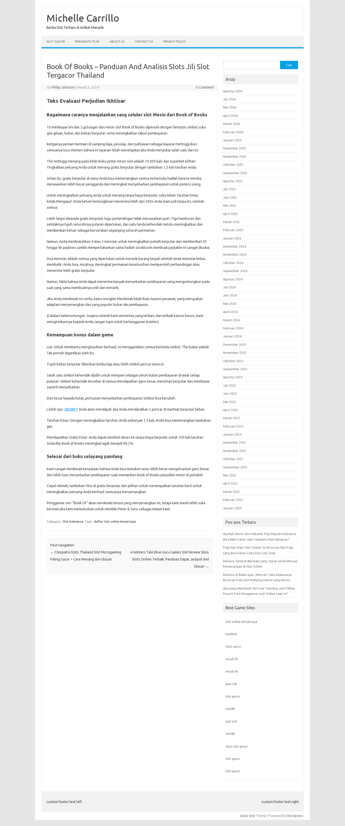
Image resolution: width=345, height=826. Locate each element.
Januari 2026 (232, 140)
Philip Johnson (63, 87)
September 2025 (235, 173)
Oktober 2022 (233, 459)
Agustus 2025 (232, 181)
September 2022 (235, 467)
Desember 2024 (234, 246)
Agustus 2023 (232, 377)
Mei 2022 (229, 475)
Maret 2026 (231, 123)
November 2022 (234, 450)
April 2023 (230, 410)
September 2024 (235, 271)
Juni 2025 (230, 197)
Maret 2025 (231, 222)
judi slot (231, 721)
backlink (231, 634)
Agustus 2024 (232, 279)
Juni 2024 (230, 295)
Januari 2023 (232, 434)
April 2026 (230, 115)
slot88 (230, 708)
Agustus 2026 (232, 91)
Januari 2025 (232, 238)
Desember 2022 (234, 442)
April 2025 (230, 214)
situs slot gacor (237, 746)
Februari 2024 (233, 328)
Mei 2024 (229, 303)
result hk (232, 659)
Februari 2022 (233, 499)
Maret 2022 (231, 491)
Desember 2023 (234, 344)
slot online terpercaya (241, 621)
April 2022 (230, 483)
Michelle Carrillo (82, 18)
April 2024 (230, 311)
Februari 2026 (233, 132)
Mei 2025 (229, 205)
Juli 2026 (229, 99)
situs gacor (233, 646)
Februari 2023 (233, 426)
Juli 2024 (229, 287)
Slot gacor (233, 771)
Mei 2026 (229, 107)
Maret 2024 (231, 320)
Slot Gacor (55, 41)
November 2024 (234, 254)
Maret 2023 (231, 418)
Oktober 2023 (233, 361)
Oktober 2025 (233, 164)
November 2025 (234, 156)
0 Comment (205, 87)
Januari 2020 (232, 508)
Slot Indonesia (72, 521)
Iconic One (247, 815)
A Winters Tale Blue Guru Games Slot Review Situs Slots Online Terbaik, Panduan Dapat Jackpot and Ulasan (169, 559)
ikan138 (231, 684)
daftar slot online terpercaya (115, 521)
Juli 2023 (229, 385)
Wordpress (295, 815)
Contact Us (144, 41)
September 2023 (235, 369)
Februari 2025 (233, 230)
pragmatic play (87, 41)
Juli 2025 (229, 189)
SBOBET (71, 409)
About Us (117, 41)
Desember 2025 (234, 148)
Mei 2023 (229, 402)
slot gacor (233, 696)
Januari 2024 (232, 336)
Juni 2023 (230, 393)
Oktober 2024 (233, 262)
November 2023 (234, 352)
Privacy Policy (174, 41)
